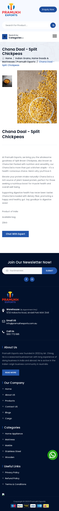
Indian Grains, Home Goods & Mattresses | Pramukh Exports (28, 62)
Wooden (9, 457)
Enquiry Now (48, 9)
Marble (8, 445)
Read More (10, 372)
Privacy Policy (12, 472)
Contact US (11, 406)
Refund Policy (12, 478)
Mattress (10, 439)
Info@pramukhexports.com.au (21, 323)
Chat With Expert (15, 233)
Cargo (8, 418)
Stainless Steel (13, 451)
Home (8, 58)
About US (10, 394)
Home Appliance (14, 433)
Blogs (8, 412)
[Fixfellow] (11, 9)
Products (10, 400)
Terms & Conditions (15, 484)
